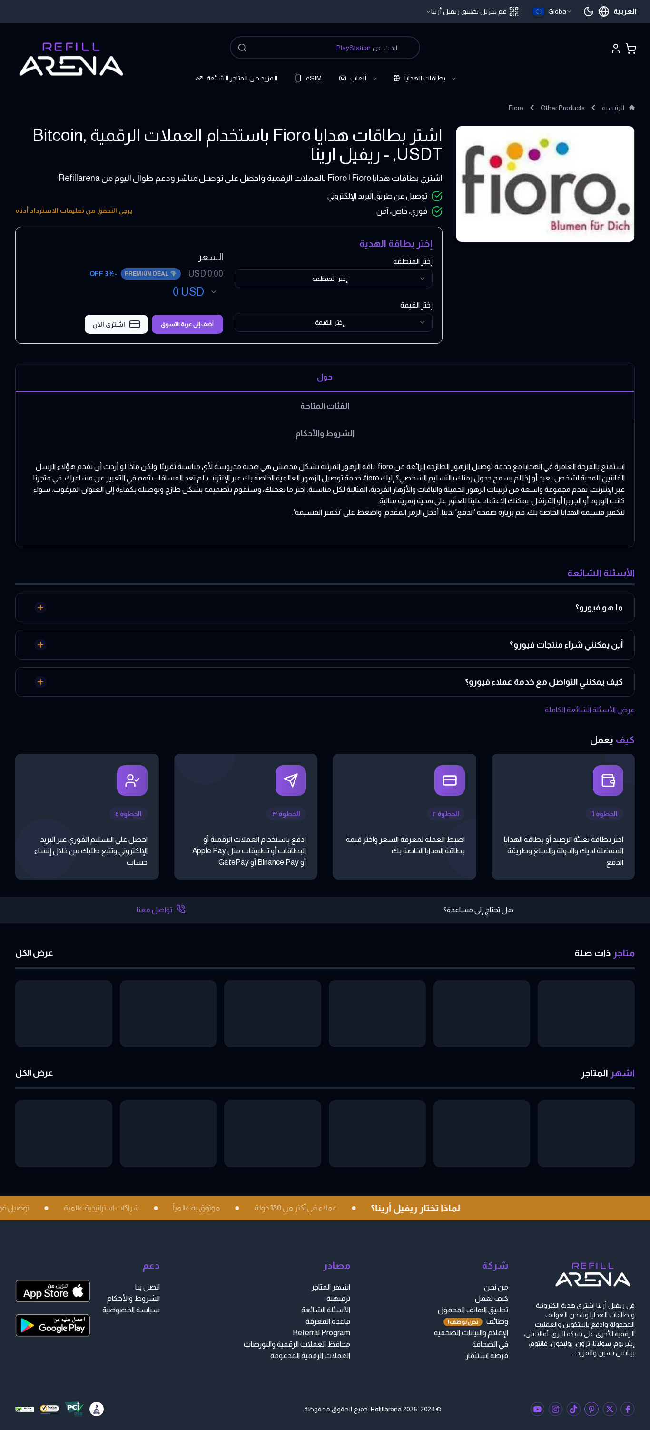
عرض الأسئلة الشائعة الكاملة (590, 710)
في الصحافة (490, 1344)
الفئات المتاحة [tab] (324, 405)
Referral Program (321, 1333)
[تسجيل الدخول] (615, 48)
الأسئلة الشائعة (325, 1310)
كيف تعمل (491, 1298)
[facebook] (627, 1409)
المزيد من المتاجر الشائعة (242, 78)
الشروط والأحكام (133, 1298)
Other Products (563, 107)
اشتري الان (108, 324)
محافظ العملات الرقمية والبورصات (297, 1344)
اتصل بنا (147, 1287)
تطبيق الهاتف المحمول (473, 1310)
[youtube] (537, 1409)
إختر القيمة (416, 305)
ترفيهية (338, 1298)
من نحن (496, 1287)
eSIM (314, 78)
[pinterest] (591, 1409)
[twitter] (609, 1409)
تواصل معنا (154, 910)
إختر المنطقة (413, 261)
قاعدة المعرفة (327, 1321)
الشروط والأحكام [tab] (325, 433)
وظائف (478, 1321)
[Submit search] (242, 47)
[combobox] (553, 11)
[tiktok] (573, 1409)
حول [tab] (325, 376)
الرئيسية (613, 107)
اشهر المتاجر (330, 1287)
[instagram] (555, 1409)
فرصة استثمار (486, 1355)
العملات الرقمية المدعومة (310, 1355)
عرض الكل (34, 953)
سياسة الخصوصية (131, 1310)
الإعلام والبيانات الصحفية (471, 1333)
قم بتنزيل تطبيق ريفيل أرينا (469, 11)
